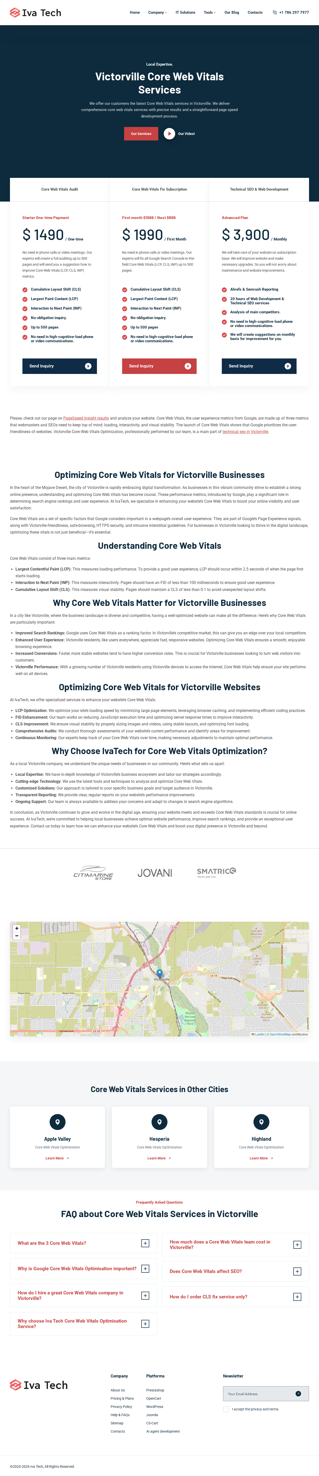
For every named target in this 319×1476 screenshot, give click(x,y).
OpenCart (153, 1398)
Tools (208, 12)
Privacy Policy (121, 1407)
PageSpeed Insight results (86, 418)
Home (135, 12)
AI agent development (163, 1431)
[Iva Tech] (35, 12)
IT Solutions (185, 12)
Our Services (141, 134)
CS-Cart (152, 1423)
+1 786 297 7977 (294, 12)
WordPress (154, 1407)
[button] (160, 974)
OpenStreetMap (280, 1034)
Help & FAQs (120, 1415)
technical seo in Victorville (245, 431)
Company (156, 12)
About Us (118, 1390)
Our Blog (232, 12)
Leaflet (259, 1034)
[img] (159, 979)
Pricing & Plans (122, 1398)
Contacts (255, 12)
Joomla (152, 1415)
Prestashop (155, 1390)
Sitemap (117, 1423)
